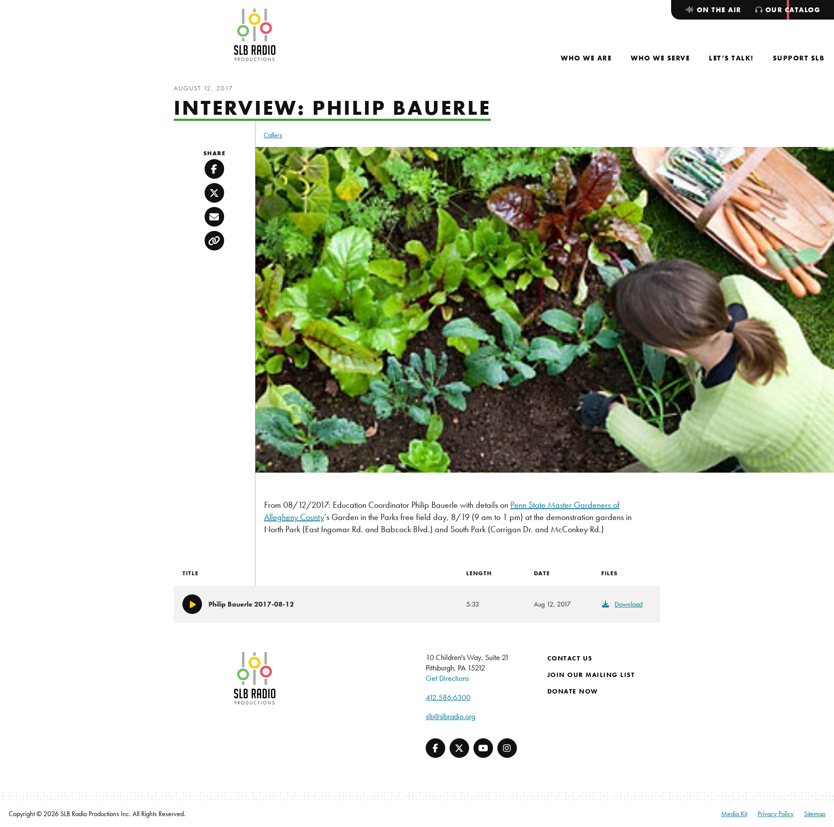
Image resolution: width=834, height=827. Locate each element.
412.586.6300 (448, 697)
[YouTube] (483, 748)
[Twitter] (459, 748)
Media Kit (734, 813)
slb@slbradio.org (450, 716)
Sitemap (814, 813)
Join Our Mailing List (591, 674)
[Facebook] (435, 748)
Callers (273, 135)
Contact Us (569, 658)
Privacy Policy (776, 813)
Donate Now (572, 691)
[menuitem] (586, 58)
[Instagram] (507, 748)
